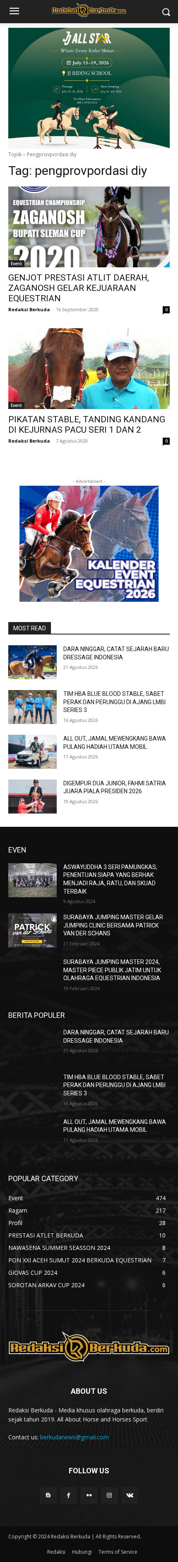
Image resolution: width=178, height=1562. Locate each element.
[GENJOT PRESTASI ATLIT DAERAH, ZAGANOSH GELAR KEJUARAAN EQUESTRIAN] (89, 226)
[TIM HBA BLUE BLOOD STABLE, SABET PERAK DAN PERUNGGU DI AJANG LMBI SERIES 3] (32, 707)
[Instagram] (109, 1495)
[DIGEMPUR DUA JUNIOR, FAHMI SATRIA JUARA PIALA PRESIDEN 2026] (32, 797)
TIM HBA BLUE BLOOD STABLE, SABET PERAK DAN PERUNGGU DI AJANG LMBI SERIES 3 (114, 701)
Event (16, 263)
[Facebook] (68, 1495)
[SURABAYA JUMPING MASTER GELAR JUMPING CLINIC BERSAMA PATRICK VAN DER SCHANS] (32, 930)
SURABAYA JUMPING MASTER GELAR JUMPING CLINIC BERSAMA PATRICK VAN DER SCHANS (113, 925)
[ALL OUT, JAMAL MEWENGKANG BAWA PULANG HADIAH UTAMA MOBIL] (32, 752)
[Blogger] (48, 1495)
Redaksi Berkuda (29, 309)
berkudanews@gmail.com (74, 1437)
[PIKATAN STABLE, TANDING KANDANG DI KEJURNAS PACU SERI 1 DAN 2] (89, 368)
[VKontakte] (130, 1495)
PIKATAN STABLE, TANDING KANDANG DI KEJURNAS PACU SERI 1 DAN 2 (86, 424)
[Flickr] (89, 1495)
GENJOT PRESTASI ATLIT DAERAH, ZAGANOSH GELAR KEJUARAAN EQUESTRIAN (78, 288)
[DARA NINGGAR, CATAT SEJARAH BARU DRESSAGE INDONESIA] (32, 662)
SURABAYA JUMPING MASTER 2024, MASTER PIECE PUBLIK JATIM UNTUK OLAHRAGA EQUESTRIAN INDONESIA (112, 970)
